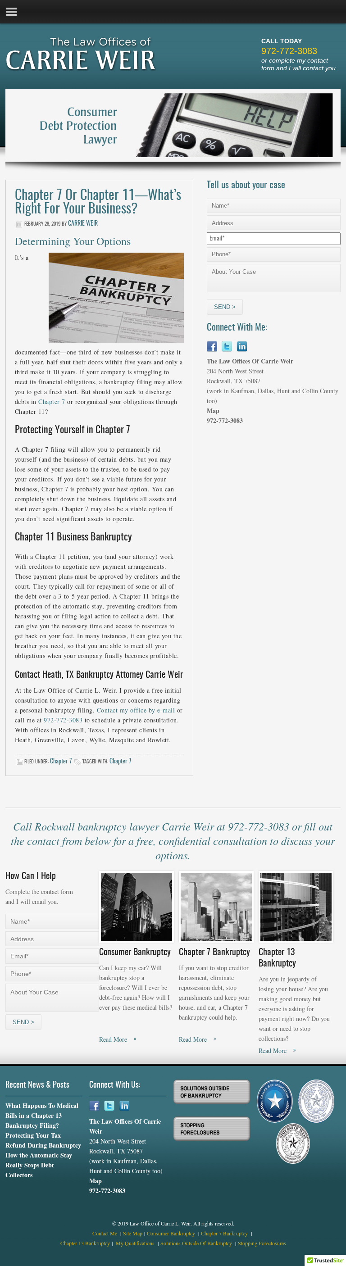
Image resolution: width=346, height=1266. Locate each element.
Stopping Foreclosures (262, 1243)
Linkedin (242, 346)
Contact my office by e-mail (136, 710)
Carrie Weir (83, 224)
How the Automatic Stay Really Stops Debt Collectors (38, 1165)
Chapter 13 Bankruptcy (85, 1243)
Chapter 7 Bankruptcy (225, 1233)
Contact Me (105, 1233)
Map (213, 410)
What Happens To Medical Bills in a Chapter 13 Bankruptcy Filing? (41, 1115)
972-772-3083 (289, 51)
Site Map (132, 1233)
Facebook (212, 346)
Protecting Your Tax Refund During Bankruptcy (43, 1140)
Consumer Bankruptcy (171, 1233)
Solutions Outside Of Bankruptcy (196, 1243)
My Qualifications (136, 1243)
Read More (113, 1039)
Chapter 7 (51, 401)
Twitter (227, 346)
